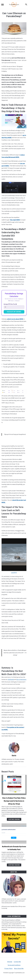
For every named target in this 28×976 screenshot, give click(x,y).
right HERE (16, 220)
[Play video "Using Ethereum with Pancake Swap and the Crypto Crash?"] (14, 121)
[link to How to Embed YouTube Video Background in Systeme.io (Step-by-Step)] (14, 785)
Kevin (14, 755)
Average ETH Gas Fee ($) (10, 304)
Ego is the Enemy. (21, 679)
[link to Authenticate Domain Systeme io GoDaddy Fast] (14, 833)
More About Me (19, 968)
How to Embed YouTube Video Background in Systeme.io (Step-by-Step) (14, 801)
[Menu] (2, 5)
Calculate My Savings (14, 311)
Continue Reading (14, 819)
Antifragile (11, 679)
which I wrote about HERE (15, 319)
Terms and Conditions (14, 965)
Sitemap (9, 961)
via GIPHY (14, 572)
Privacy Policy (8, 968)
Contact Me (17, 961)
